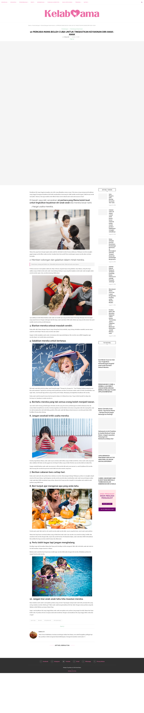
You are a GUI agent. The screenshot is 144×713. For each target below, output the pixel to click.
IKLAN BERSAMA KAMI (107, 509)
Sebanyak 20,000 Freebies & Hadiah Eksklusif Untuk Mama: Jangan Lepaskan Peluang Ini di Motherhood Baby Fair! (107, 435)
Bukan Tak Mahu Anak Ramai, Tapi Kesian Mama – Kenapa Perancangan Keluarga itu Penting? (106, 411)
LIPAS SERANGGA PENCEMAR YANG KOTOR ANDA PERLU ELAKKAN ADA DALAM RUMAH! (106, 458)
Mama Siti (66, 37)
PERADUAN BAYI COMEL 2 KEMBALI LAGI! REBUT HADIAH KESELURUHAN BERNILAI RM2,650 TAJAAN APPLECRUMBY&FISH (107, 388)
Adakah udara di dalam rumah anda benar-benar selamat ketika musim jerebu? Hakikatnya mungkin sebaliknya (112, 221)
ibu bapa (40, 620)
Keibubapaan (40, 2)
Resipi (32, 2)
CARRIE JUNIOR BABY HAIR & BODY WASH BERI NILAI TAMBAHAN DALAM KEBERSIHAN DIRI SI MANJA (107, 481)
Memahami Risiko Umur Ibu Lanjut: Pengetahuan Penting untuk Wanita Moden (112, 295)
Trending (78, 2)
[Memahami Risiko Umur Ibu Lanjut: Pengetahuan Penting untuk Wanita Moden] (102, 291)
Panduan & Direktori (53, 2)
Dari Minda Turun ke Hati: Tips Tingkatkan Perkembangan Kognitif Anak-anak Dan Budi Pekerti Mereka (106, 363)
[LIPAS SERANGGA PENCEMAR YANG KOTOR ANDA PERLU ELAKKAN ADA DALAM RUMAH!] (107, 448)
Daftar (86, 2)
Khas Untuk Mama (67, 2)
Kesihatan (13, 2)
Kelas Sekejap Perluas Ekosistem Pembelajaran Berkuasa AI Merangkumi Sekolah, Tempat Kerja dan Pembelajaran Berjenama (112, 249)
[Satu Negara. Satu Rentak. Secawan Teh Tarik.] (102, 196)
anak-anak (33, 620)
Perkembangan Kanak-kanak (48, 25)
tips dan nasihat (57, 620)
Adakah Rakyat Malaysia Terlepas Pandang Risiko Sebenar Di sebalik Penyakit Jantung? (112, 274)
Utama (29, 25)
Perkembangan (23, 2)
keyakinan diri (47, 620)
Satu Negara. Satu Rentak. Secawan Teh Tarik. (112, 198)
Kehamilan (4, 2)
